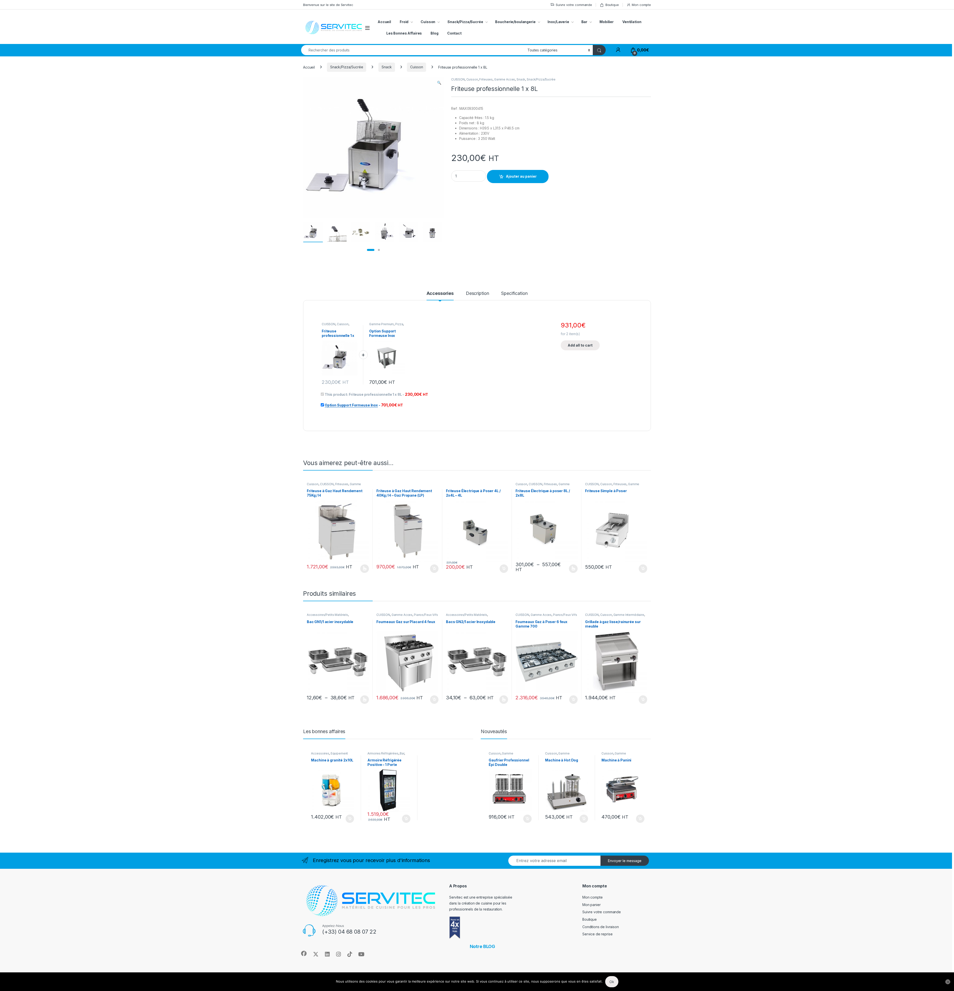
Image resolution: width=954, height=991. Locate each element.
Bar (584, 22)
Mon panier (591, 905)
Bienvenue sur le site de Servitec (328, 5)
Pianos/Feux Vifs (426, 615)
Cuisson (416, 67)
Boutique (612, 5)
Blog (434, 33)
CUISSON (458, 79)
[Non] (947, 981)
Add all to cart (580, 345)
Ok (611, 982)
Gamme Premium (381, 324)
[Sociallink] (304, 953)
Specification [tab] (514, 293)
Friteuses (486, 79)
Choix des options (363, 568)
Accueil (384, 22)
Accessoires (320, 753)
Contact (454, 33)
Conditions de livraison (600, 927)
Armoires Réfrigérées (382, 753)
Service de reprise (597, 934)
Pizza (399, 324)
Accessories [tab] (440, 293)
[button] (439, 83)
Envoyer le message (624, 861)
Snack (387, 67)
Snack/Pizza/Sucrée (465, 22)
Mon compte (641, 5)
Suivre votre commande (574, 5)
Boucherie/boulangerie (515, 22)
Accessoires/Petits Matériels (327, 615)
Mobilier (606, 22)
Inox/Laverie (558, 22)
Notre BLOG (482, 946)
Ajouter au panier (521, 176)
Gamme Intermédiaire (628, 615)
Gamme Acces (504, 79)
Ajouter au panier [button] (432, 568)
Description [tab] (477, 293)
